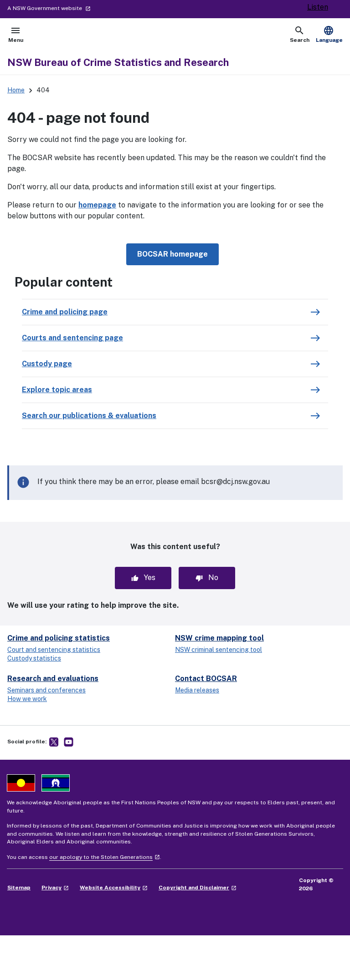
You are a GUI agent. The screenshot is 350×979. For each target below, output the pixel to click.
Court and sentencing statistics (53, 649)
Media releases (197, 690)
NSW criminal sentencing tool (218, 649)
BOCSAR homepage (172, 254)
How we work (27, 698)
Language (329, 34)
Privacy (55, 887)
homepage (97, 205)
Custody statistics (34, 658)
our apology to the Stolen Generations (104, 857)
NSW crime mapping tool (219, 638)
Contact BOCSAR (206, 678)
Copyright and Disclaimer (198, 887)
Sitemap (19, 887)
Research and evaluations (52, 678)
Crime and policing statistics (58, 638)
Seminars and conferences (46, 690)
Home (16, 90)
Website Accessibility (114, 887)
